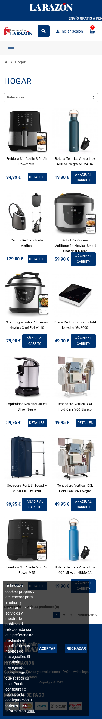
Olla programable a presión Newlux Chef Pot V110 (27, 325)
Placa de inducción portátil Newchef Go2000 (75, 325)
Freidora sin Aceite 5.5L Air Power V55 (27, 570)
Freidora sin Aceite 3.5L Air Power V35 (27, 161)
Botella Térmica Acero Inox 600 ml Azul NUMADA (75, 570)
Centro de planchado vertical (27, 243)
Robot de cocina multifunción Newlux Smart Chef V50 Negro (75, 245)
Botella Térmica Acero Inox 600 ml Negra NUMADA (75, 161)
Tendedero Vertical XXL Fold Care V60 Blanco (75, 406)
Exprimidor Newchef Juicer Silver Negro (26, 406)
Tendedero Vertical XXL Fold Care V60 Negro (75, 488)
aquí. (31, 711)
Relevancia (15, 97)
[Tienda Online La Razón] (18, 31)
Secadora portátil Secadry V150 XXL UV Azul (27, 488)
